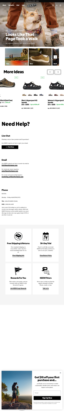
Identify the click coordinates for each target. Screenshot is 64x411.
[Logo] (32, 5)
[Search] (53, 5)
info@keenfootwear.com (9, 165)
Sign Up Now (47, 398)
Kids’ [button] (18, 5)
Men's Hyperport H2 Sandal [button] (29, 101)
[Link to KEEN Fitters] (46, 279)
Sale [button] (23, 5)
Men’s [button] (4, 5)
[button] (60, 5)
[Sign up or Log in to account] (57, 5)
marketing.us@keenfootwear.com (12, 177)
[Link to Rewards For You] (18, 279)
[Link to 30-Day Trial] (46, 245)
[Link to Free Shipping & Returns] (18, 245)
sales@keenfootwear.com (10, 171)
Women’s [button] (11, 5)
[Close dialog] (60, 372)
